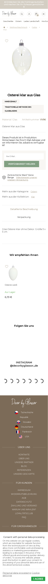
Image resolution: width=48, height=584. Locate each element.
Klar (5, 30)
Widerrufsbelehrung (24, 494)
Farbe (34, 27)
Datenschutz (24, 502)
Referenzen (24, 470)
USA (27, 436)
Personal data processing (17, 573)
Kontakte (24, 454)
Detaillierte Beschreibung (24, 209)
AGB (24, 498)
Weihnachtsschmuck (18, 27)
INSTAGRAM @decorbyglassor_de (24, 364)
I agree (38, 578)
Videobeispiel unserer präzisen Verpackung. (22, 178)
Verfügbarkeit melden (21, 164)
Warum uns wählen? (24, 509)
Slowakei (27, 422)
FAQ (24, 517)
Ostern (34, 191)
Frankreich (27, 432)
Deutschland (27, 427)
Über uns (24, 458)
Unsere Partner (24, 462)
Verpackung (24, 217)
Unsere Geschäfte (24, 474)
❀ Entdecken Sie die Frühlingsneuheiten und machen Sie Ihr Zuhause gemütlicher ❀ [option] (24, 4)
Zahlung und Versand (24, 505)
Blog (24, 466)
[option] (13, 281)
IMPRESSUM (24, 490)
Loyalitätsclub (24, 513)
